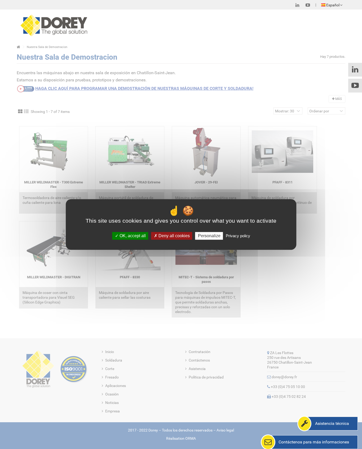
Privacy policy (238, 236)
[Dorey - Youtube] (307, 5)
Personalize (209, 236)
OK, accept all (132, 236)
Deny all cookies (173, 236)
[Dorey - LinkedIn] (297, 5)
